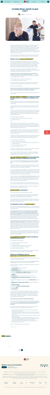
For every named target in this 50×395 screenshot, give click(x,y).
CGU (15, 387)
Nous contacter (21, 383)
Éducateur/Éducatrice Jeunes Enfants (34, 374)
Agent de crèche (28, 374)
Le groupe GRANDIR (14, 383)
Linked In (42, 366)
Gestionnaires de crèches (32, 383)
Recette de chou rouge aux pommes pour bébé (31, 378)
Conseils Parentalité (20, 376)
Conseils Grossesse (15, 376)
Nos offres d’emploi (10, 374)
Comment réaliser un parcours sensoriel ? (20, 378)
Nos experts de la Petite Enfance (9, 376)
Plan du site (46, 383)
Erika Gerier (25, 14)
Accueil (26, 1)
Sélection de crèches (48, 2)
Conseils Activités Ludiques (39, 376)
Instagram (40, 366)
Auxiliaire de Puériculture (22, 374)
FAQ (26, 382)
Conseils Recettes (45, 376)
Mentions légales (33, 387)
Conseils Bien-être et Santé (32, 376)
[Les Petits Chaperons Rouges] (25, 360)
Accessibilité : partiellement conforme (41, 387)
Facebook (46, 366)
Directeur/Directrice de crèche (43, 374)
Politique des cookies (19, 387)
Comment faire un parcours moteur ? (33, 377)
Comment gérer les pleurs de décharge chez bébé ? (22, 377)
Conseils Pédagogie (25, 376)
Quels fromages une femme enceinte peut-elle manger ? (9, 377)
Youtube (44, 366)
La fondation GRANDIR (6, 383)
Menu (2, 2)
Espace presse (40, 383)
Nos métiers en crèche (16, 374)
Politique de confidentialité (26, 387)
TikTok (47, 366)
